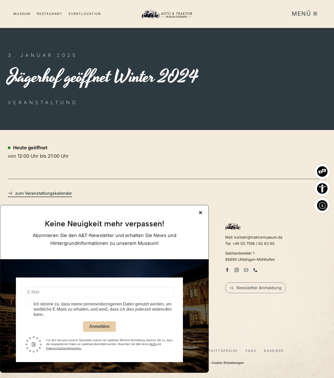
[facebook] (227, 270)
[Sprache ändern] (322, 170)
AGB (153, 344)
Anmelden (99, 326)
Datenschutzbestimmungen (64, 348)
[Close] (201, 212)
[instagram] (237, 270)
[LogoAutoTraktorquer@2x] (167, 8)
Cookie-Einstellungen (228, 363)
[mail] (246, 270)
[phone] (255, 270)
